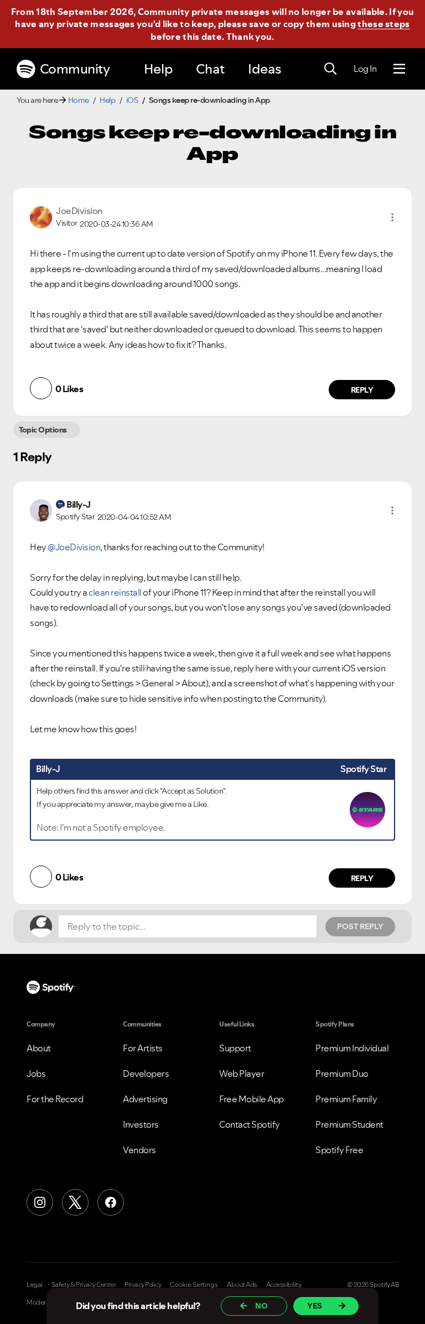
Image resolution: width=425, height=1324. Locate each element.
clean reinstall (115, 592)
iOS (132, 100)
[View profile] (41, 216)
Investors (141, 1124)
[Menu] (399, 69)
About (39, 1048)
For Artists (143, 1048)
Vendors (139, 1150)
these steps (383, 24)
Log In (365, 68)
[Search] (330, 69)
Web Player (241, 1073)
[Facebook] (110, 1202)
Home (78, 100)
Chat (210, 69)
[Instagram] (40, 1202)
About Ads (242, 1284)
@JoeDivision (74, 547)
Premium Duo (342, 1073)
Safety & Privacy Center (83, 1284)
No (261, 1305)
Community (75, 69)
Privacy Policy (143, 1284)
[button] (392, 217)
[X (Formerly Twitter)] (75, 1202)
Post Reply (360, 926)
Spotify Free (339, 1150)
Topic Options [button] (43, 429)
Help (158, 69)
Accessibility (284, 1284)
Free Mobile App (251, 1099)
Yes (314, 1305)
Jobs (36, 1073)
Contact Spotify (249, 1124)
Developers (146, 1073)
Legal (35, 1284)
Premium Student (349, 1124)
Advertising (145, 1099)
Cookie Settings (194, 1284)
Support (235, 1048)
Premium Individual (351, 1048)
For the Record (55, 1099)
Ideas (264, 69)
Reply (362, 389)
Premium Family (346, 1099)
